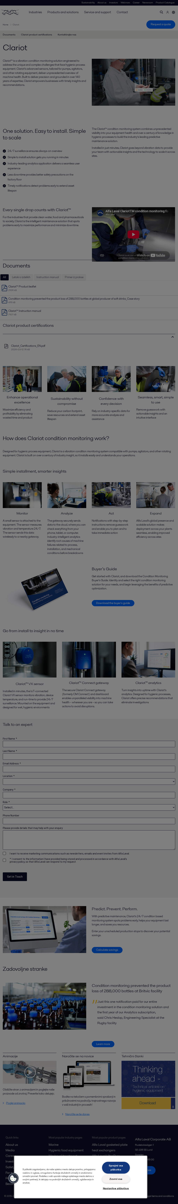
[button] (13, 1178)
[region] (80, 1177)
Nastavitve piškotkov (116, 1188)
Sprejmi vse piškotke (116, 1167)
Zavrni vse (116, 1179)
